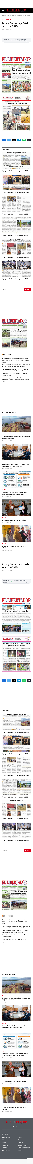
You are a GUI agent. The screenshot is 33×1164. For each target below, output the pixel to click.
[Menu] (3, 10)
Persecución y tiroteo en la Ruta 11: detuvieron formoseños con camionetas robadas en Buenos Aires (15, 379)
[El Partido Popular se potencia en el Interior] (16, 533)
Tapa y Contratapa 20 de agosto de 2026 (15, 279)
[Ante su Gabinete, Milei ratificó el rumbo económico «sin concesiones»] (16, 452)
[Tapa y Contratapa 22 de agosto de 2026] (16, 225)
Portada (4, 15)
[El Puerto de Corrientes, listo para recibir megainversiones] (16, 424)
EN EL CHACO (8, 354)
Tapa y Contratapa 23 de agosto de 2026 (15, 214)
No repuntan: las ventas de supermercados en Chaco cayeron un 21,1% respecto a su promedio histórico (15, 360)
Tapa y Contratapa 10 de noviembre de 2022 (18, 15)
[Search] (30, 10)
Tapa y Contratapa (7, 19)
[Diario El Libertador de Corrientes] (16, 10)
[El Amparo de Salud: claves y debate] (16, 507)
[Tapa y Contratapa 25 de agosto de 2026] (16, 160)
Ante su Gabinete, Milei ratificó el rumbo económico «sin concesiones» (15, 465)
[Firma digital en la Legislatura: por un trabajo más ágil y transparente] (16, 479)
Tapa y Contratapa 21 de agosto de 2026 (15, 257)
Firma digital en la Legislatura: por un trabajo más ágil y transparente (15, 493)
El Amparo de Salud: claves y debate (14, 520)
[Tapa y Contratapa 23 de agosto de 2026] (16, 204)
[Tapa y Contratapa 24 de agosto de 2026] (16, 182)
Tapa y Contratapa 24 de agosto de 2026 (15, 192)
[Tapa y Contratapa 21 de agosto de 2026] (16, 247)
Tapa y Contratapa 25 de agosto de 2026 (15, 171)
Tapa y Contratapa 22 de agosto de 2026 (15, 235)
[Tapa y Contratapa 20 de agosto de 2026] (16, 268)
